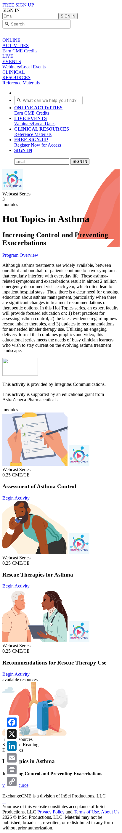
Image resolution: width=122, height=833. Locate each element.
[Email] (12, 758)
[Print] (12, 770)
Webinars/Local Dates (34, 121)
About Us (110, 811)
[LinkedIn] (12, 746)
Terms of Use (86, 811)
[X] (12, 734)
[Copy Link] (12, 781)
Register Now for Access (37, 142)
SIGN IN (68, 16)
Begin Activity (16, 497)
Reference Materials (41, 131)
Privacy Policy (51, 811)
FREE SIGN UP (18, 4)
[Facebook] (12, 722)
